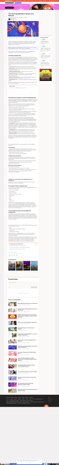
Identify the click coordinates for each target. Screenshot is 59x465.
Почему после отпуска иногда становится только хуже (44, 58)
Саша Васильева (13, 18)
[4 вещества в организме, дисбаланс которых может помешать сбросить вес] (23, 347)
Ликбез (28, 323)
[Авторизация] (54, 1)
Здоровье (28, 304)
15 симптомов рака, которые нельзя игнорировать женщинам (19, 247)
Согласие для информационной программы (24, 403)
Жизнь (25, 318)
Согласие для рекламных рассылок (11, 403)
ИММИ (17, 19)
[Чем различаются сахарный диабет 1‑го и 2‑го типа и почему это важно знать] (23, 335)
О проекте (12, 397)
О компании (31, 397)
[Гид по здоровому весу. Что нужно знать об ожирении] (23, 329)
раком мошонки (28, 125)
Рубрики (16, 397)
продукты (31, 62)
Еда (22, 318)
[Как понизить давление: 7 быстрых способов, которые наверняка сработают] (23, 366)
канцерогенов (30, 101)
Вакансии (27, 397)
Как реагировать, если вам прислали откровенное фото (45, 43)
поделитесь (31, 47)
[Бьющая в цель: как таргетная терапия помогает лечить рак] (23, 341)
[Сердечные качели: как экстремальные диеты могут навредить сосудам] (23, 391)
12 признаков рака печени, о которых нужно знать (17, 245)
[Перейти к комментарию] (46, 41)
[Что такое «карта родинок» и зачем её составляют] (23, 372)
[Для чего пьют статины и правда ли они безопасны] (23, 323)
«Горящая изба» (24, 304)
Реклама (19, 397)
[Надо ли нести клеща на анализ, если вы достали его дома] (23, 378)
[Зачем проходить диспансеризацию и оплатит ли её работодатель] (23, 310)
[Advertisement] (23, 92)
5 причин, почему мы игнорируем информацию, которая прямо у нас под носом (45, 65)
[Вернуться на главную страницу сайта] (8, 1)
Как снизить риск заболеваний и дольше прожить (17, 87)
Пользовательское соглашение (14, 400)
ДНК (19, 59)
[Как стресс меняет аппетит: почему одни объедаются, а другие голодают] (23, 385)
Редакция (23, 397)
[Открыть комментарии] (19, 311)
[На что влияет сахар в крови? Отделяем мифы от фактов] (23, 353)
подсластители (11, 203)
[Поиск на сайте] (50, 1)
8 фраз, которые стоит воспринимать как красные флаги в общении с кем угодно (45, 51)
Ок (29, 462)
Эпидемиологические (12, 113)
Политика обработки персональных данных (26, 400)
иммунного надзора (26, 78)
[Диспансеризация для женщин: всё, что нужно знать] (23, 304)
